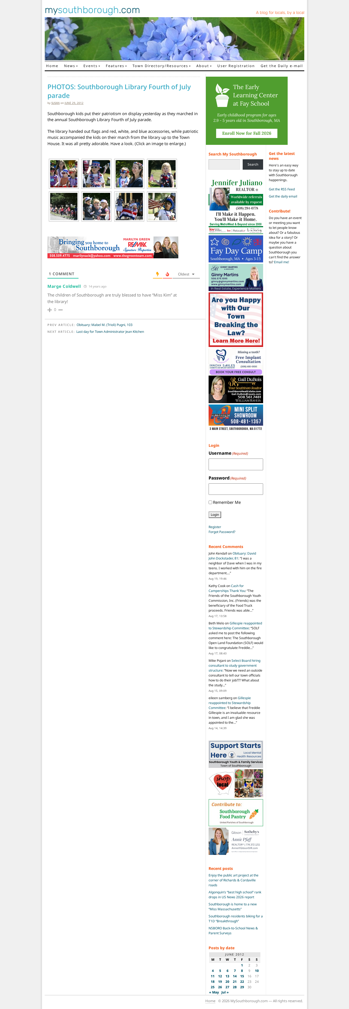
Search (253, 164)
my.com (92, 10)
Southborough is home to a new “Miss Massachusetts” (233, 906)
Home (52, 65)
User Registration (236, 65)
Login (215, 514)
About (202, 65)
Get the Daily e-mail (282, 65)
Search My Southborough (233, 154)
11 (213, 976)
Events (90, 65)
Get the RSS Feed (282, 189)
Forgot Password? (222, 531)
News (69, 65)
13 (227, 976)
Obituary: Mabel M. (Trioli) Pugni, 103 (105, 324)
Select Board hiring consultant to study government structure (234, 665)
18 (213, 981)
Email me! (281, 262)
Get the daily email (283, 196)
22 (242, 981)
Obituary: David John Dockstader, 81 (232, 556)
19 (220, 981)
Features (115, 65)
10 (257, 970)
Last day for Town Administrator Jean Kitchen (110, 331)
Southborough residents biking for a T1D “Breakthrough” (236, 918)
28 (235, 987)
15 (242, 976)
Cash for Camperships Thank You (227, 588)
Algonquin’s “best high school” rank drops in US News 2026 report (235, 894)
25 (213, 987)
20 (227, 981)
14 (235, 976)
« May (214, 992)
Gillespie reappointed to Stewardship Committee (235, 625)
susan (55, 103)
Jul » (225, 992)
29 (242, 987)
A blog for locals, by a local (280, 12)
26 (220, 987)
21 (235, 981)
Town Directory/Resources (160, 65)
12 (220, 976)
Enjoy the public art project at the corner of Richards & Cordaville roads (233, 880)
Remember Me (227, 502)
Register (215, 527)
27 (227, 987)
